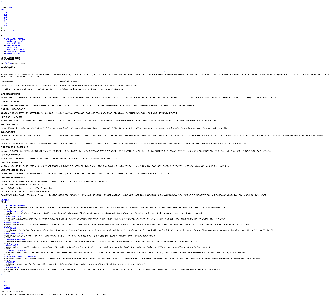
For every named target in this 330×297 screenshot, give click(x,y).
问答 (5, 23)
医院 (5, 25)
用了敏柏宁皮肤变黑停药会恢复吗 (15, 51)
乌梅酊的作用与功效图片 (12, 53)
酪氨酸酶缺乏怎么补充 (12, 47)
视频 (5, 15)
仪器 (5, 19)
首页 (5, 13)
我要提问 (3, 9)
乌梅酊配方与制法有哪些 (12, 45)
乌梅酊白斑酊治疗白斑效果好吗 (14, 49)
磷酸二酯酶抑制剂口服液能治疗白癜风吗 (16, 251)
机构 (5, 286)
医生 (5, 17)
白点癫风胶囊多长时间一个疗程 (13, 41)
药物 (5, 21)
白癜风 (10, 7)
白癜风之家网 (5, 200)
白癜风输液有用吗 (9, 262)
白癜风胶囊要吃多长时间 (11, 268)
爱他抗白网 (8, 63)
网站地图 (7, 288)
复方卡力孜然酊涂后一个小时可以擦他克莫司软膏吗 (20, 256)
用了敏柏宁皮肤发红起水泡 (12, 43)
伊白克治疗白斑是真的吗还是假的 (14, 39)
